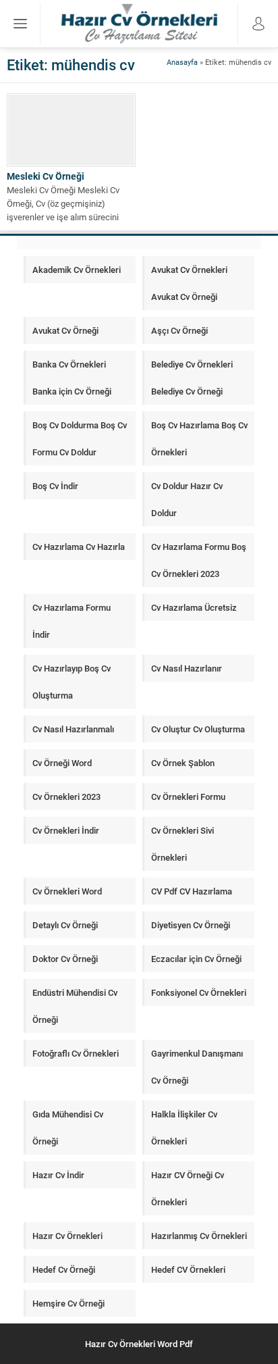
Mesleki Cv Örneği (45, 176)
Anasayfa (182, 62)
